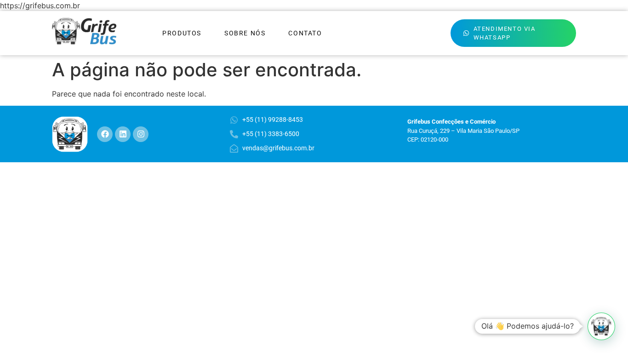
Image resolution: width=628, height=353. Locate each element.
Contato (305, 33)
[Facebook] (105, 134)
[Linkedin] (123, 134)
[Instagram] (140, 134)
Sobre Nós (244, 33)
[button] (601, 326)
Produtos (181, 33)
